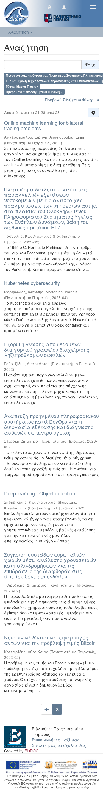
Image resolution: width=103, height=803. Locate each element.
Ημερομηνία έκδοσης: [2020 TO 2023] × (34, 92)
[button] (49, 7)
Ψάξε (90, 64)
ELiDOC (31, 750)
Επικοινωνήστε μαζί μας (55, 739)
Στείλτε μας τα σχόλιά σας (59, 745)
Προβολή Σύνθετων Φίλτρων (72, 99)
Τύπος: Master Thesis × (22, 86)
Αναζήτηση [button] (19, 32)
